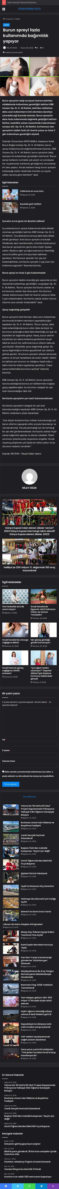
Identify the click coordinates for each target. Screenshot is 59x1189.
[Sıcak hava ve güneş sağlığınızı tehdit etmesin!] (15, 657)
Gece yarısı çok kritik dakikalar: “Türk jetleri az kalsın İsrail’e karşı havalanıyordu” (38, 1052)
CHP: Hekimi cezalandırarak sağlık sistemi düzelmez (35, 1038)
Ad (4, 739)
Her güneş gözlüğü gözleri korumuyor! (40, 641)
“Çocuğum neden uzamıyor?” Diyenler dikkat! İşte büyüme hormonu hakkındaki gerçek (41, 673)
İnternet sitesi (8, 761)
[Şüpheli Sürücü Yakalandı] (11, 877)
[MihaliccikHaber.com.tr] (29, 8)
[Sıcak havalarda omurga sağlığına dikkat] (15, 630)
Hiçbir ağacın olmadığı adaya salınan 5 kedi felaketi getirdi (36, 1013)
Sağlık (17, 19)
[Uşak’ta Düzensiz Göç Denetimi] (11, 890)
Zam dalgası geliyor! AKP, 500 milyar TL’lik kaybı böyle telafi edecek (36, 1000)
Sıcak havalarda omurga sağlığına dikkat (15, 641)
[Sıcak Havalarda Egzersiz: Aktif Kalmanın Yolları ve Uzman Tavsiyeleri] (44, 596)
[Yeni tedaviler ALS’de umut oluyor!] (15, 596)
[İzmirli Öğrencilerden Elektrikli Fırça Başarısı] (11, 864)
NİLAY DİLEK (12, 48)
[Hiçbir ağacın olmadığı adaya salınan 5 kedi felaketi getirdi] (11, 1015)
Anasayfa (9, 19)
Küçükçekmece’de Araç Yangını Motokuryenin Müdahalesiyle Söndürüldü (37, 974)
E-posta (6, 750)
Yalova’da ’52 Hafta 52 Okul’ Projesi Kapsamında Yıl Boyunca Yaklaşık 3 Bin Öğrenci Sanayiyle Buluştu (37, 810)
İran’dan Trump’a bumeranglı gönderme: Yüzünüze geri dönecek (36, 960)
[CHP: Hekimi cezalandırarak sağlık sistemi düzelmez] (11, 1040)
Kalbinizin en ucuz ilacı (32, 191)
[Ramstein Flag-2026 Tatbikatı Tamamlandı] (11, 988)
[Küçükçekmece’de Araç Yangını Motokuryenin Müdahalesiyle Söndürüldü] (11, 975)
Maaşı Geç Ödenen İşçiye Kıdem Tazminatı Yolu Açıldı (37, 933)
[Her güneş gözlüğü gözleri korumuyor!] (44, 630)
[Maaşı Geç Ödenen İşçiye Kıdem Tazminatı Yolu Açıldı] (11, 936)
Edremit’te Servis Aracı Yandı (36, 911)
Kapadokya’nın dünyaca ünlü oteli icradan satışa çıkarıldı (36, 1025)
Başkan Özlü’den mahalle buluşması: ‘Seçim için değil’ (35, 849)
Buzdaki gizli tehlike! (30, 204)
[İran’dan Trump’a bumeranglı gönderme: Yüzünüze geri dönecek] (11, 961)
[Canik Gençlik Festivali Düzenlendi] (11, 839)
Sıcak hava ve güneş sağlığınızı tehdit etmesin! (12, 670)
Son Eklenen (29, 796)
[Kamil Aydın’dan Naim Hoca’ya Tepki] (11, 948)
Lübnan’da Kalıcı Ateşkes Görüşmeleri (23, 924)
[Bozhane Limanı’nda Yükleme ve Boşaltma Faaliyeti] (11, 826)
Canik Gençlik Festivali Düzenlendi (22, 2)
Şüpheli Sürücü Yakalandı (34, 873)
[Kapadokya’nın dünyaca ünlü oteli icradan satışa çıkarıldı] (11, 1028)
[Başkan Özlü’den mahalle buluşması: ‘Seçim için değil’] (11, 852)
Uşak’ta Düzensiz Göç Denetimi (37, 886)
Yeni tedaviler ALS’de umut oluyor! (13, 608)
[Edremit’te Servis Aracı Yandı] (11, 915)
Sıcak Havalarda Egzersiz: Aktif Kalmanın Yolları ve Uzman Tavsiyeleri (43, 610)
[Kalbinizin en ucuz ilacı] (10, 194)
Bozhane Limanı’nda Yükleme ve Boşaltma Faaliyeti (37, 824)
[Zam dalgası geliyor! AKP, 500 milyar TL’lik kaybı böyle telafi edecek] (11, 1001)
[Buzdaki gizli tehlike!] (10, 207)
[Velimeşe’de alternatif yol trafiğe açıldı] (11, 902)
